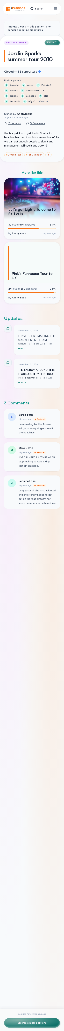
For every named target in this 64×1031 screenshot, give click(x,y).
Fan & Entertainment (16, 42)
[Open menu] (55, 8)
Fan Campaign (34, 154)
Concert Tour (13, 154)
